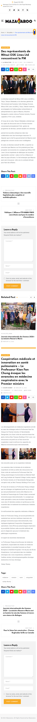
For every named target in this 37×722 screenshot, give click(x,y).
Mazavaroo (32, 718)
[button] (31, 297)
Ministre (14, 577)
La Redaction (7, 62)
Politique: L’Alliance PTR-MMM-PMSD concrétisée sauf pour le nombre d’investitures (19, 215)
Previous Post (9, 190)
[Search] (35, 21)
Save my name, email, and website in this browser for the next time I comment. (19, 279)
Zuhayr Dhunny (7, 387)
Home (2, 32)
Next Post (29, 210)
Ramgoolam (29, 577)
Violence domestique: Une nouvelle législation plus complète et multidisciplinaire (17, 195)
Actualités (10, 32)
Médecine (5, 577)
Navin (21, 577)
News (10, 333)
